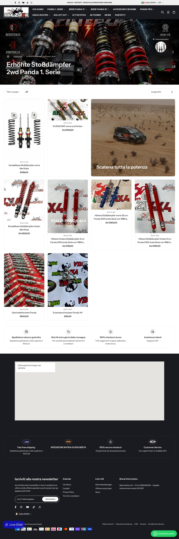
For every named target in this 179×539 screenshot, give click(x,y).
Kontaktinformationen (156, 524)
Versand (143, 524)
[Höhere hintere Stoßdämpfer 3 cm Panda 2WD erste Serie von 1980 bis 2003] (68, 206)
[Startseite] (8, 56)
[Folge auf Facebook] (15, 3)
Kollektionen (18, 56)
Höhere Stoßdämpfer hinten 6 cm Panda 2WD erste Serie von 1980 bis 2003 (154, 242)
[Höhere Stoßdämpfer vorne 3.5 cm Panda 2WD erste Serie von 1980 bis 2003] (111, 195)
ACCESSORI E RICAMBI (124, 9)
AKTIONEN (95, 15)
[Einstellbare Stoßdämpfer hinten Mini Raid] (24, 200)
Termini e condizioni (71, 496)
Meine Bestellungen (103, 484)
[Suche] (162, 12)
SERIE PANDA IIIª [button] (99, 9)
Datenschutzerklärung (124, 524)
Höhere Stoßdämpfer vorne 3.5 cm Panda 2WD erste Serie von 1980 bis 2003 (111, 218)
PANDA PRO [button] (146, 9)
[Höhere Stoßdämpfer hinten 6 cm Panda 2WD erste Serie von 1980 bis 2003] (155, 206)
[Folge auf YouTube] (23, 3)
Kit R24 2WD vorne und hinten (67, 126)
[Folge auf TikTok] (27, 3)
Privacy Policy (68, 492)
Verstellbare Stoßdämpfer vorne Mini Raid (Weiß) (160, 58)
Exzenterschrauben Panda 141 (67, 312)
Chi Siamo (67, 484)
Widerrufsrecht (108, 524)
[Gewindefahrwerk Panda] (24, 280)
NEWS (108, 15)
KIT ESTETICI (79, 15)
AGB (136, 524)
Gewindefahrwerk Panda (24, 312)
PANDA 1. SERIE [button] (55, 9)
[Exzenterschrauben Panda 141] (68, 280)
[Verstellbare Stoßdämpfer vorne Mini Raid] (24, 129)
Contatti (66, 488)
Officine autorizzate (103, 488)
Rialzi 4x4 (24, 162)
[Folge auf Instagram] (19, 3)
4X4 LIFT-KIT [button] (60, 15)
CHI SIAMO (38, 9)
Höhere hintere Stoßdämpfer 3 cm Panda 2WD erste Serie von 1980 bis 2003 (67, 242)
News (97, 492)
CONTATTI (120, 15)
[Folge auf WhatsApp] (31, 3)
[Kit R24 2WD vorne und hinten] (68, 109)
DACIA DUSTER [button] (40, 15)
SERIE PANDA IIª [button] (77, 9)
